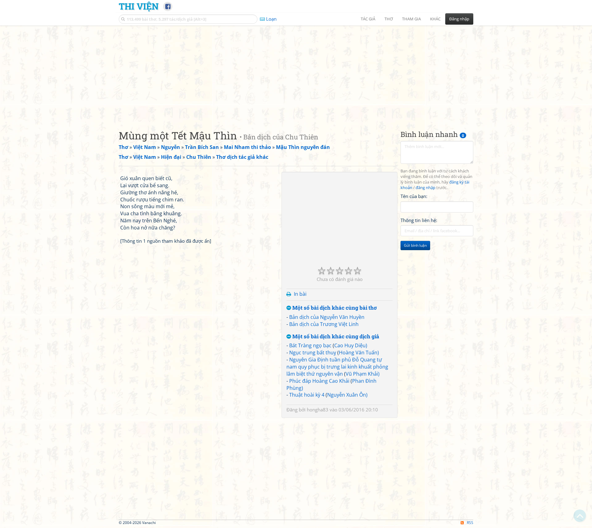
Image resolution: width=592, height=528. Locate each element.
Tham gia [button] (411, 19)
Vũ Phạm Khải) (363, 373)
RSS (470, 522)
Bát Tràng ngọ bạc (310, 345)
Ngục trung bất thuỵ (312, 352)
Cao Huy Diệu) (350, 345)
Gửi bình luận (415, 245)
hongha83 (317, 409)
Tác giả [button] (368, 19)
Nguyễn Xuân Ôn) (347, 394)
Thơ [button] (388, 19)
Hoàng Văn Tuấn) (359, 352)
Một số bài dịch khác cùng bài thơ (334, 308)
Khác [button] (435, 19)
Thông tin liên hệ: (419, 220)
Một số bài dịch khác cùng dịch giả (335, 337)
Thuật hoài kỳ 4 (306, 394)
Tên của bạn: (414, 196)
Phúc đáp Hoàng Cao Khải (319, 380)
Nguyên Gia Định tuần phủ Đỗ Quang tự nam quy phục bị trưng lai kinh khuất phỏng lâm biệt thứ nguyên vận (337, 366)
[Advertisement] (296, 72)
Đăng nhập (459, 19)
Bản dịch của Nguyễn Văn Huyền (326, 317)
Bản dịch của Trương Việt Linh (324, 324)
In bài (300, 294)
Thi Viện (138, 6)
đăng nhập (425, 187)
